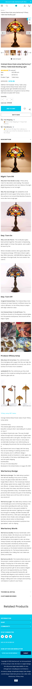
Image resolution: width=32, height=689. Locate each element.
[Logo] (16, 6)
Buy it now (16, 115)
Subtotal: (4, 103)
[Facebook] (2, 636)
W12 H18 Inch (15, 72)
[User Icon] (25, 6)
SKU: (2, 75)
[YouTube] (10, 636)
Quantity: (4, 96)
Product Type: (5, 77)
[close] (30, 2)
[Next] (28, 32)
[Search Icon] (8, 5)
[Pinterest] (6, 636)
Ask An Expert (17, 59)
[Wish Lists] (24, 109)
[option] (16, 33)
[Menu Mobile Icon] (2, 6)
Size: (2, 72)
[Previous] (3, 32)
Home (2, 10)
